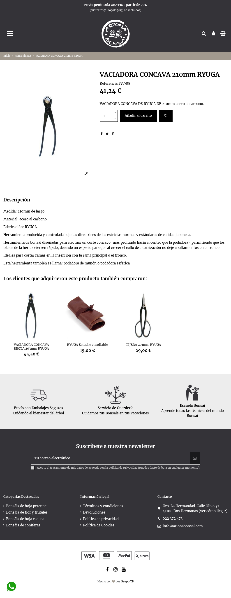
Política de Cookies (98, 525)
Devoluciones (94, 512)
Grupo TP (127, 581)
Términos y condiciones (103, 506)
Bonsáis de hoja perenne (26, 506)
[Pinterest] (113, 134)
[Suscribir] (195, 458)
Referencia (109, 83)
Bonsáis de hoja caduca (25, 519)
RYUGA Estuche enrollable (87, 345)
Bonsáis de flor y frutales (27, 512)
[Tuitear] (107, 134)
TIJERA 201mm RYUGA (143, 345)
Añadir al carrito (138, 115)
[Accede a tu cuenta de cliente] (213, 34)
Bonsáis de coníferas (23, 525)
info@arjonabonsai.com (183, 526)
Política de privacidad (101, 519)
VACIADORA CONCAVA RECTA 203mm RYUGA (31, 346)
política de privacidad (123, 468)
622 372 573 (172, 518)
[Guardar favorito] (166, 116)
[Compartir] (102, 134)
